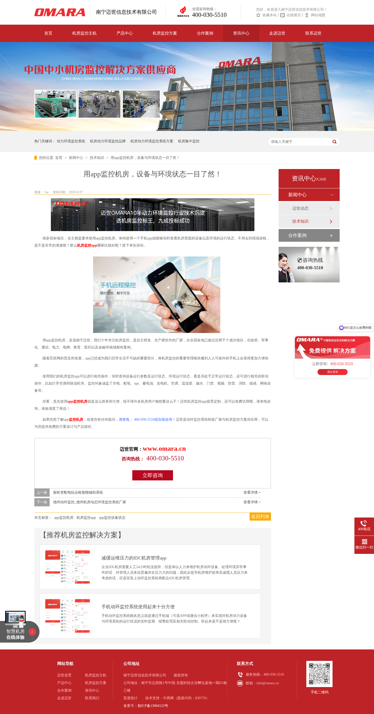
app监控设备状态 (112, 518)
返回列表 (260, 516)
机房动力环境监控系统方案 (152, 141)
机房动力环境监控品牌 (108, 141)
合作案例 (205, 33)
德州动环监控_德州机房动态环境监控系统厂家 (89, 502)
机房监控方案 (165, 33)
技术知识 (97, 158)
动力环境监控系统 (71, 141)
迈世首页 (64, 675)
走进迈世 (277, 33)
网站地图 (318, 15)
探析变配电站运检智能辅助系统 (78, 492)
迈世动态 (300, 208)
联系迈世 (313, 33)
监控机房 (76, 419)
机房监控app (87, 245)
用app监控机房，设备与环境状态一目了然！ (145, 158)
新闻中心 (76, 158)
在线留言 (294, 15)
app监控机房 (77, 401)
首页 (48, 33)
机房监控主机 (84, 33)
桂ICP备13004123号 (153, 706)
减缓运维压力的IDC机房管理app (134, 557)
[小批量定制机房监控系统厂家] (59, 12)
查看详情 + (252, 492)
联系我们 (92, 698)
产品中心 (125, 33)
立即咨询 (152, 475)
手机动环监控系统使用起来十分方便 (138, 606)
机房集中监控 (188, 141)
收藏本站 (270, 15)
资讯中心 (241, 33)
